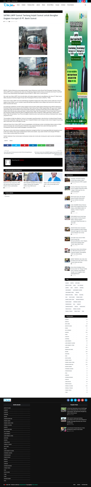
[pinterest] (84, 1)
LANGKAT (77, 292)
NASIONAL (81, 294)
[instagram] (82, 1)
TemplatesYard (22, 484)
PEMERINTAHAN (68, 304)
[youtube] (82, 400)
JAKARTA (67, 287)
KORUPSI (10, 11)
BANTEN (72, 283)
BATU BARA (77, 283)
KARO (72, 287)
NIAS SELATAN (72, 297)
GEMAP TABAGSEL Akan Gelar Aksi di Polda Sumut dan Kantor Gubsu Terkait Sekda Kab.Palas (79, 260)
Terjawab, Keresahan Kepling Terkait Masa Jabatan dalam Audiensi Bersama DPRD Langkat (75, 133)
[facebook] (78, 1)
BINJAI (74, 285)
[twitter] (80, 1)
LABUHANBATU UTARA (69, 292)
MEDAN (11, 140)
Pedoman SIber (84, 484)
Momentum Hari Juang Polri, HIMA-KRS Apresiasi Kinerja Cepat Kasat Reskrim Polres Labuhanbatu (12, 184)
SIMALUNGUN (82, 306)
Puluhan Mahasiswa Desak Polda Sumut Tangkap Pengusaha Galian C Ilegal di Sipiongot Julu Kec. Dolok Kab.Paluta (75, 142)
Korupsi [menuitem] (57, 5)
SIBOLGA (76, 306)
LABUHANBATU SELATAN (77, 290)
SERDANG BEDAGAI (69, 306)
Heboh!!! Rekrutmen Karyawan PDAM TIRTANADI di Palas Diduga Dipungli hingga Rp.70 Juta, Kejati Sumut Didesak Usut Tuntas (79, 230)
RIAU (74, 304)
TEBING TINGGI (77, 311)
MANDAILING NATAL (69, 294)
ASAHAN (67, 283)
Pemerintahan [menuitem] (70, 5)
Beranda (6, 11)
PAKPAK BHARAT (68, 301)
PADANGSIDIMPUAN (80, 299)
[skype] (86, 1)
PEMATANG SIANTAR (77, 301)
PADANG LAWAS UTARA (69, 299)
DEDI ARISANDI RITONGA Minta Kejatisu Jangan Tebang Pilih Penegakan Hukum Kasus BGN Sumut (33, 184)
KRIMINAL (82, 287)
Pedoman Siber (15, 1)
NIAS (66, 297)
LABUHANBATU (68, 290)
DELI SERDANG (80, 285)
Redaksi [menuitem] (23, 5)
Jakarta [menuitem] (38, 5)
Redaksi (8, 1)
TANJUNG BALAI (68, 308)
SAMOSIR (78, 304)
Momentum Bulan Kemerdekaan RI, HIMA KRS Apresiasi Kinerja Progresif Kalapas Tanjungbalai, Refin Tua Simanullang (78, 252)
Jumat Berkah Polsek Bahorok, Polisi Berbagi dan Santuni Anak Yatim (76, 428)
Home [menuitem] (18, 5)
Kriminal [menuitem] (63, 5)
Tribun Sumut (35, 484)
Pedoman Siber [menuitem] (31, 5)
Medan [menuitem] (43, 5)
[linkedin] (86, 400)
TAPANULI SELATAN (76, 308)
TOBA (83, 311)
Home (5, 1)
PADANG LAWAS (79, 297)
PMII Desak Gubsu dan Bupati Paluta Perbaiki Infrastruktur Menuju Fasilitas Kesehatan (75, 150)
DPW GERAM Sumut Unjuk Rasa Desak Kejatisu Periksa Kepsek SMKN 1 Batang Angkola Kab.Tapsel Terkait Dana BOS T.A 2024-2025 (76, 167)
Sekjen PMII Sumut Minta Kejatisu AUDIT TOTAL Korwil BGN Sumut (52, 183)
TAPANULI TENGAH (68, 311)
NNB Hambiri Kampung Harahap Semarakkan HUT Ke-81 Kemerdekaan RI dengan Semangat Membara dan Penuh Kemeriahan (76, 420)
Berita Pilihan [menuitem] (50, 5)
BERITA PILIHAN (68, 285)
